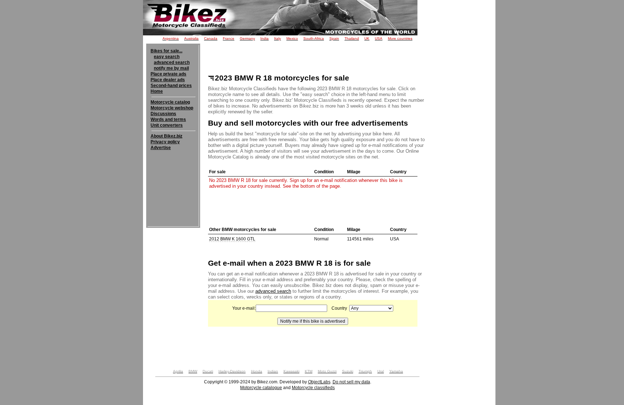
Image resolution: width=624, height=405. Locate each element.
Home (157, 91)
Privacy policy (165, 141)
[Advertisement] (173, 172)
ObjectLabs (319, 381)
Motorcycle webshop (172, 107)
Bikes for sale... (166, 50)
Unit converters (167, 125)
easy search (166, 56)
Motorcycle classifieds (313, 387)
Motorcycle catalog (170, 102)
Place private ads (168, 74)
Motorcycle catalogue (261, 387)
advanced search (172, 62)
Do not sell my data (351, 381)
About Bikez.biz (166, 136)
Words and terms (168, 119)
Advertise (161, 147)
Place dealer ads (168, 79)
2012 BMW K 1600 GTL (232, 238)
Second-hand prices (171, 85)
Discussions (163, 113)
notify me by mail (171, 68)
